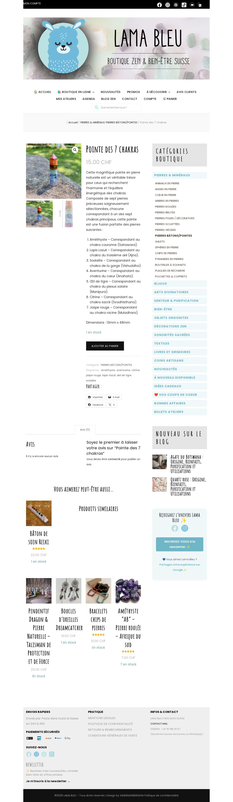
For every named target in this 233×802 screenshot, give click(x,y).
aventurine (123, 370)
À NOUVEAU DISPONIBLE (174, 377)
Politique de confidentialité (162, 795)
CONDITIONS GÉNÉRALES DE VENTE (112, 735)
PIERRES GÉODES (165, 230)
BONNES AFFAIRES (170, 403)
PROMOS (133, 92)
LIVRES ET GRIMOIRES (172, 352)
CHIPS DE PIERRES (166, 253)
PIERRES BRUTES (165, 212)
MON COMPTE (32, 3)
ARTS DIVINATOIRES (171, 292)
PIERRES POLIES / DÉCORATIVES (174, 218)
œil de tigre (124, 375)
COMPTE (150, 99)
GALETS (160, 241)
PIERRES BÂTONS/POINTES (116, 365)
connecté (114, 459)
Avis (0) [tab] (85, 429)
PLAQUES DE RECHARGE (170, 270)
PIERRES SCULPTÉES (167, 224)
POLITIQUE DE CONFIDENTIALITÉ (110, 724)
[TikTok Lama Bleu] (51, 754)
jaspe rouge (93, 375)
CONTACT (129, 99)
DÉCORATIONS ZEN (170, 326)
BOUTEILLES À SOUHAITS (170, 265)
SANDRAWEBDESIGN (132, 795)
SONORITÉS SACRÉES (172, 335)
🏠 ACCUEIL (42, 92)
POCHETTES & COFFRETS (171, 276)
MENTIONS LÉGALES (101, 718)
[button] (75, 150)
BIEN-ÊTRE (163, 309)
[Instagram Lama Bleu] (36, 754)
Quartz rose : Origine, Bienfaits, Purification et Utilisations (188, 486)
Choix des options (39, 620)
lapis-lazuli (109, 375)
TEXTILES (161, 343)
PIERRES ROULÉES (165, 206)
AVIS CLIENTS (186, 92)
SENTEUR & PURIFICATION (176, 300)
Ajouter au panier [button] (39, 524)
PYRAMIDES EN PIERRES (169, 259)
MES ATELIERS (66, 99)
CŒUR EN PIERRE (165, 195)
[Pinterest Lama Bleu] (44, 754)
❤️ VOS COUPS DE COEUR (175, 395)
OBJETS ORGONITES (171, 318)
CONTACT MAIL (158, 723)
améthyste (108, 370)
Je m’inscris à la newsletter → (48, 781)
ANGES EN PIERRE (165, 189)
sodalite (91, 380)
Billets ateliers (168, 412)
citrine (136, 370)
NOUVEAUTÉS (111, 92)
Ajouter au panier (105, 346)
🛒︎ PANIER (170, 99)
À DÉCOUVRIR (157, 92)
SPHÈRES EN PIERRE (167, 247)
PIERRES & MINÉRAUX (172, 175)
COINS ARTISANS (169, 360)
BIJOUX (160, 283)
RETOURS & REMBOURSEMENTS (110, 730)
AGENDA (88, 99)
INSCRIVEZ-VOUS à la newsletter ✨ (179, 544)
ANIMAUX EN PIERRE (167, 183)
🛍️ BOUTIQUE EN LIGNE (74, 92)
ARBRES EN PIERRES (167, 201)
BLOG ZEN (108, 99)
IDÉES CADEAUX (167, 386)
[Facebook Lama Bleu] (28, 754)
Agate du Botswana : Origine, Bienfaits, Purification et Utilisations (187, 464)
